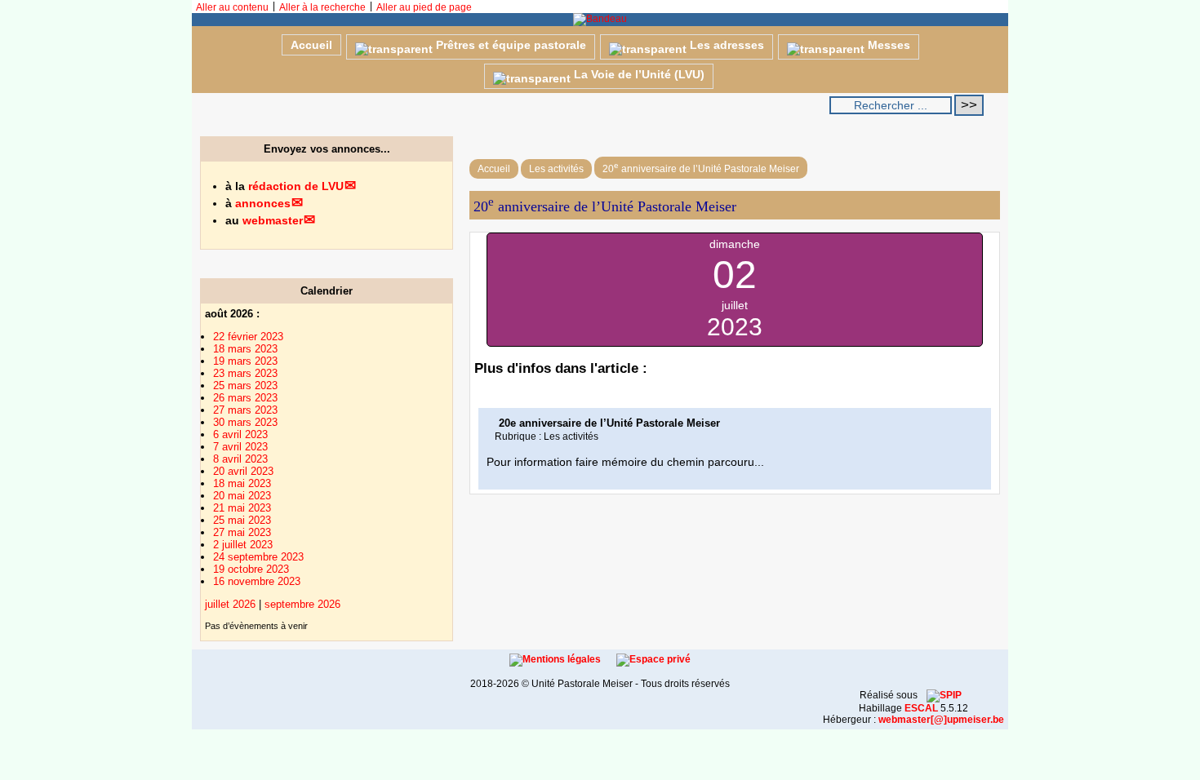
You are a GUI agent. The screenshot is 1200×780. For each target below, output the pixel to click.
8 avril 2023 (240, 459)
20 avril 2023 (243, 471)
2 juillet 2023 (243, 544)
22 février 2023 (248, 336)
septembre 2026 (302, 604)
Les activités (556, 169)
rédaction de (296, 186)
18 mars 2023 (245, 349)
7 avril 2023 (240, 447)
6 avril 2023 (240, 434)
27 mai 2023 (242, 532)
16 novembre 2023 (256, 581)
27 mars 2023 (245, 410)
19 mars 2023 (245, 361)
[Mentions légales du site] (556, 659)
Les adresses (725, 44)
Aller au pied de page (424, 7)
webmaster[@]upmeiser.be (941, 719)
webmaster (272, 220)
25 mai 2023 (242, 520)
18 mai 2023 (242, 483)
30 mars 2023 (245, 422)
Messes (887, 44)
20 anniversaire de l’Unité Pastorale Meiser (700, 168)
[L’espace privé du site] (653, 659)
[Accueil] (600, 18)
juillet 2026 (230, 604)
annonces (263, 203)
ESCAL (921, 708)
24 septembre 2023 (258, 557)
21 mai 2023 (242, 508)
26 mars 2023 (245, 398)
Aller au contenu (232, 7)
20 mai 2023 (242, 496)
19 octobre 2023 (251, 569)
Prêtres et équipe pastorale (509, 44)
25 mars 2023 (245, 385)
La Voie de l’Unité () (637, 74)
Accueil (311, 44)
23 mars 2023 (245, 373)
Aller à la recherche (322, 7)
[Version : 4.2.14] (944, 695)
